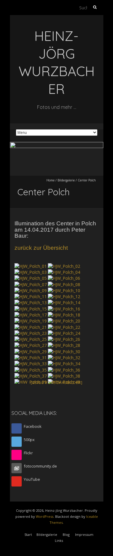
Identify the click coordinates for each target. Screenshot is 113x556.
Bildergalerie (66, 180)
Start (28, 534)
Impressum (84, 534)
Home (50, 180)
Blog (66, 534)
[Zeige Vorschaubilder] (57, 382)
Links (59, 540)
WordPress (44, 516)
